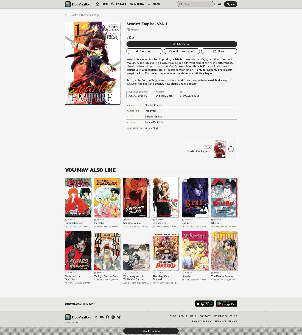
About (183, 316)
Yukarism (187, 276)
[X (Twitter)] (96, 317)
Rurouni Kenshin (74, 222)
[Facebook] (107, 317)
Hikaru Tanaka (153, 116)
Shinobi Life (159, 222)
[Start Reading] (92, 63)
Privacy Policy (201, 321)
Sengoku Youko (132, 222)
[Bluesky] (119, 317)
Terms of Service (226, 321)
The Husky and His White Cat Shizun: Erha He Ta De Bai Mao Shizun (136, 278)
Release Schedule (225, 316)
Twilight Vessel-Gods (106, 276)
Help (193, 316)
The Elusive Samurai (222, 276)
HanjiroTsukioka (154, 122)
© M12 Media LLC (73, 322)
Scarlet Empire (153, 105)
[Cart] (219, 4)
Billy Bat (216, 222)
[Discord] (102, 317)
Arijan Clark (151, 128)
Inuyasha (99, 222)
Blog (173, 316)
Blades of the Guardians (73, 278)
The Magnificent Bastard (162, 278)
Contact (205, 316)
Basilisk (186, 222)
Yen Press (150, 110)
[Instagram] (113, 317)
